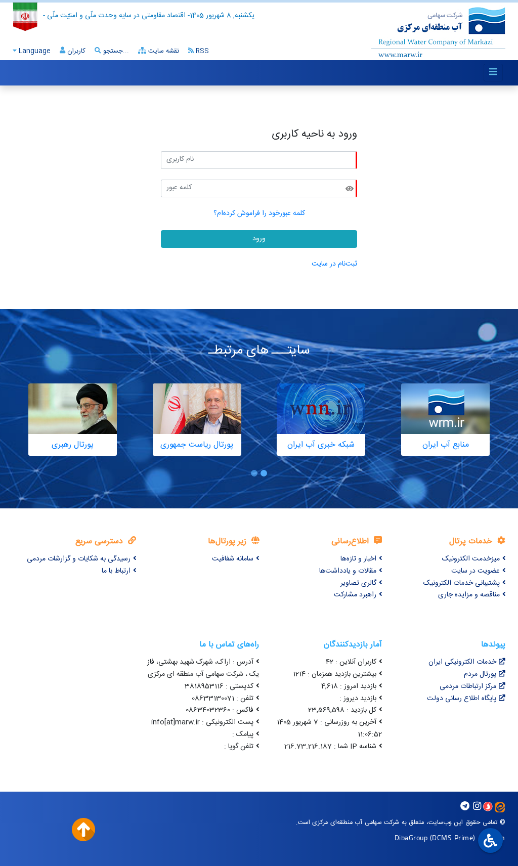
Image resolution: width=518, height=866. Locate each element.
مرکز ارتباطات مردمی (468, 686)
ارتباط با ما (116, 571)
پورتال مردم (480, 674)
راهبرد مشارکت (355, 595)
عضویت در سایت (475, 571)
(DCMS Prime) (453, 837)
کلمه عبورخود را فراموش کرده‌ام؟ (259, 213)
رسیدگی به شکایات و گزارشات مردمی (79, 559)
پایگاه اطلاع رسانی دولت (461, 698)
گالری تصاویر (358, 583)
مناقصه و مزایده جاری (469, 595)
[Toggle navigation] (493, 72)
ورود (259, 239)
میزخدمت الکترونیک (471, 559)
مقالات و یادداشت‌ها (347, 571)
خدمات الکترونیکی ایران (462, 662)
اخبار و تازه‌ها (358, 559)
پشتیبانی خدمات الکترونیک (461, 583)
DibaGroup (411, 837)
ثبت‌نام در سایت (334, 264)
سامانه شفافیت (232, 559)
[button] (264, 473)
